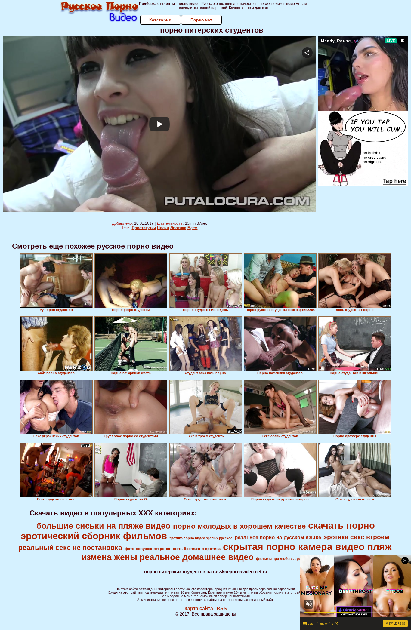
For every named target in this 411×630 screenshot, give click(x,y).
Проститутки (144, 228)
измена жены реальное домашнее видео (168, 557)
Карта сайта (198, 608)
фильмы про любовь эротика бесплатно (292, 559)
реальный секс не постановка (70, 548)
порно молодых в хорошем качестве (239, 526)
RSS (222, 608)
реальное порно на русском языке (278, 537)
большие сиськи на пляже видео (103, 525)
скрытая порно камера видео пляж (307, 546)
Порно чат (201, 19)
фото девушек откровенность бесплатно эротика (173, 548)
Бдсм (192, 228)
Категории (160, 19)
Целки (163, 228)
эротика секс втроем (356, 537)
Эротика (178, 228)
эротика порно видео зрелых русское (200, 538)
